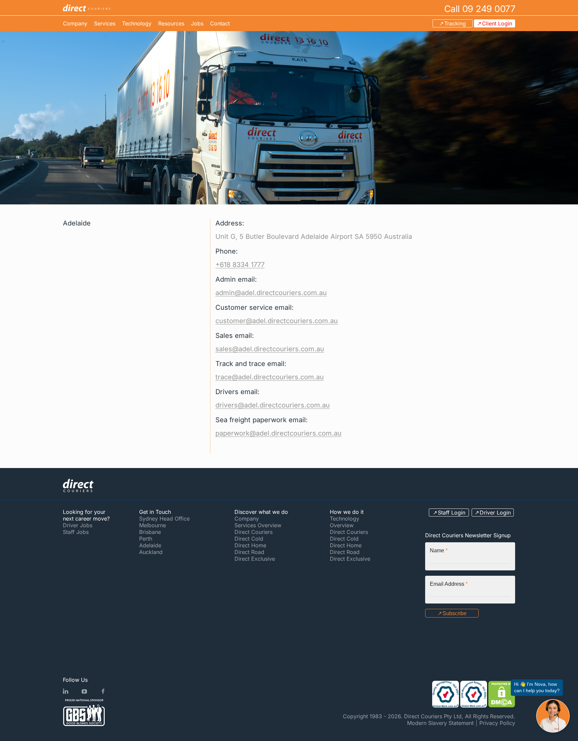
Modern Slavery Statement (440, 723)
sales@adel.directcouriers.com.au (269, 349)
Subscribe (455, 613)
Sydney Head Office (164, 518)
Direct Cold (248, 538)
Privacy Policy (497, 723)
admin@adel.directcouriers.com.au (271, 293)
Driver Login (495, 512)
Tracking (455, 23)
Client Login (497, 23)
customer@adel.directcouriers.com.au (276, 321)
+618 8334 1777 (240, 265)
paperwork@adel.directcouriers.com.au (278, 433)
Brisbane (150, 532)
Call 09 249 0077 (479, 8)
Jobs (197, 23)
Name (439, 550)
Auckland (151, 552)
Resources (171, 23)
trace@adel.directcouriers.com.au (269, 377)
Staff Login (451, 512)
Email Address (449, 584)
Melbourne (152, 525)
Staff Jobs (76, 532)
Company (75, 23)
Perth (145, 538)
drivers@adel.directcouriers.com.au (272, 405)
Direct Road (249, 552)
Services (104, 23)
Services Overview (257, 525)
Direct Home (250, 545)
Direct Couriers (253, 532)
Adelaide (150, 545)
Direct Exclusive (254, 558)
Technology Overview (344, 522)
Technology (137, 23)
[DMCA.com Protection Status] (501, 694)
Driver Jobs (77, 525)
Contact (220, 23)
